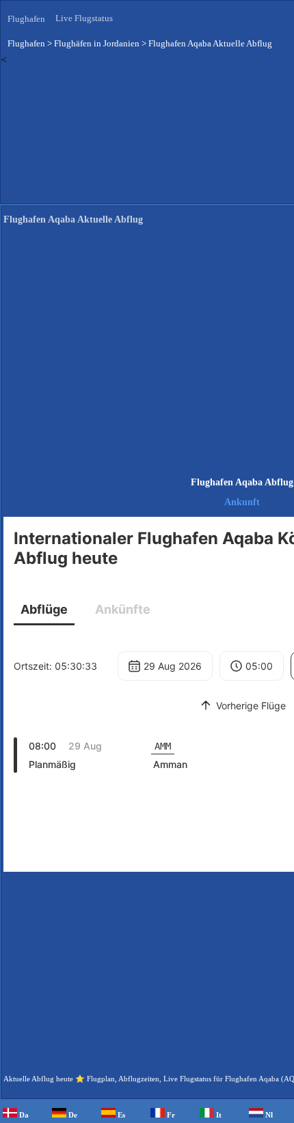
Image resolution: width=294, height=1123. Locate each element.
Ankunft (242, 502)
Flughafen (26, 19)
